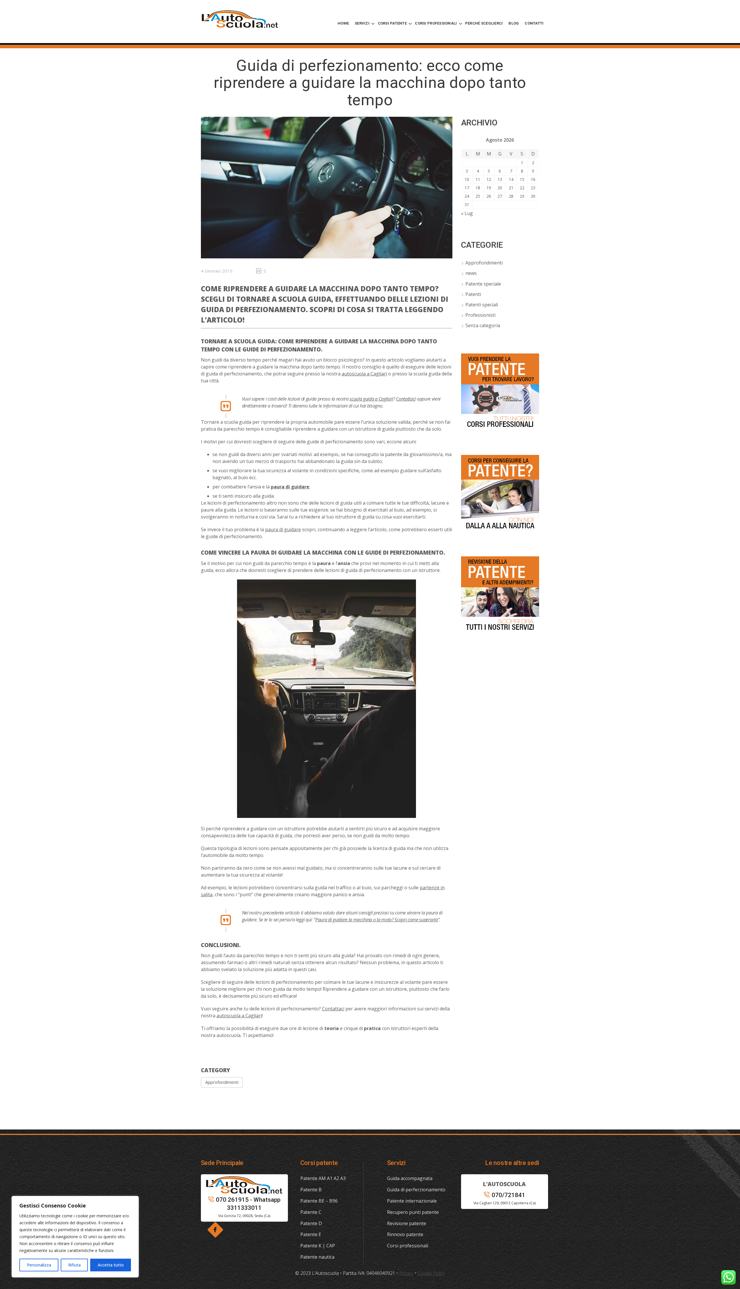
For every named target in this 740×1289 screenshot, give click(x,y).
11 (478, 179)
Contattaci (406, 399)
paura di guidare (283, 529)
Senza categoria (482, 325)
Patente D (311, 1223)
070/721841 (508, 1195)
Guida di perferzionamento (416, 1189)
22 (522, 187)
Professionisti (480, 315)
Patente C (310, 1212)
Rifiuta (74, 1265)
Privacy (406, 1273)
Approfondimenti (221, 1082)
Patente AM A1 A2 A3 (323, 1178)
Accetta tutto (111, 1265)
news (471, 273)
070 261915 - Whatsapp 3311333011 (248, 1203)
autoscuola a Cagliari (364, 374)
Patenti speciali (481, 304)
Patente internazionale (412, 1201)
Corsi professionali (407, 1245)
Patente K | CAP (317, 1245)
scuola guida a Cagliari (371, 399)
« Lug (467, 213)
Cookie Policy (431, 1273)
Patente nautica (317, 1257)
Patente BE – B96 (319, 1201)
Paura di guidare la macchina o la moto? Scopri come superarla (376, 919)
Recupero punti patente (413, 1212)
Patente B (311, 1189)
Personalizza (39, 1265)
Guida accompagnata (409, 1178)
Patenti (473, 294)
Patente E (310, 1234)
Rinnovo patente (405, 1234)
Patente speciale (483, 284)
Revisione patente (406, 1223)
